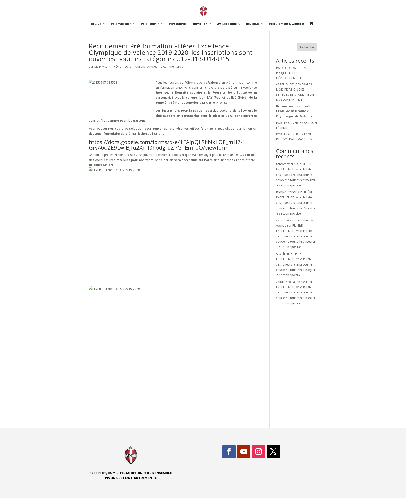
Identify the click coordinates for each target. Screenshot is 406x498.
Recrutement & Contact (286, 24)
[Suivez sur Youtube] (243, 451)
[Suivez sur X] (273, 451)
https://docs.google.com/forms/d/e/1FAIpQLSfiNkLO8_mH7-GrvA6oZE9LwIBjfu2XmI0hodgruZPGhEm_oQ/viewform (165, 144)
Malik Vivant (102, 67)
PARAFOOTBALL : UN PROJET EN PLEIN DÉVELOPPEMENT (291, 73)
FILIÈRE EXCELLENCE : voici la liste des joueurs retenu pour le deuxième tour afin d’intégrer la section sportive (295, 174)
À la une (140, 67)
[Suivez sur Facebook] (229, 451)
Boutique (252, 24)
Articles (152, 67)
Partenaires (177, 24)
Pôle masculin (121, 24)
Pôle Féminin (150, 24)
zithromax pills (286, 164)
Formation (199, 24)
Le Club (96, 24)
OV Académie (227, 24)
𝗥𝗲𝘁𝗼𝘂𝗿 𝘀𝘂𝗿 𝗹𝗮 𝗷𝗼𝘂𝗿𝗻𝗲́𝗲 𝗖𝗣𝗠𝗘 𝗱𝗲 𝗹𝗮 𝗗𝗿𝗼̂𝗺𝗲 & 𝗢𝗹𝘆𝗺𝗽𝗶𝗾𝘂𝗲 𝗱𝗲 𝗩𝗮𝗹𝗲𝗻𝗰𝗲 (294, 111)
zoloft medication (288, 282)
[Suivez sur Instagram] (258, 451)
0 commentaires (172, 67)
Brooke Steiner (286, 192)
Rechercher (307, 47)
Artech (280, 254)
